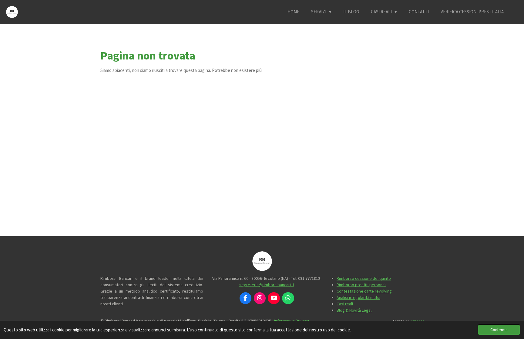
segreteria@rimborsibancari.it (266, 284)
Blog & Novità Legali (354, 310)
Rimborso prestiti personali (361, 284)
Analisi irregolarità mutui (358, 297)
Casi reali (345, 304)
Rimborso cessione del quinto (364, 278)
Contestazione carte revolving (364, 291)
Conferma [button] (499, 329)
